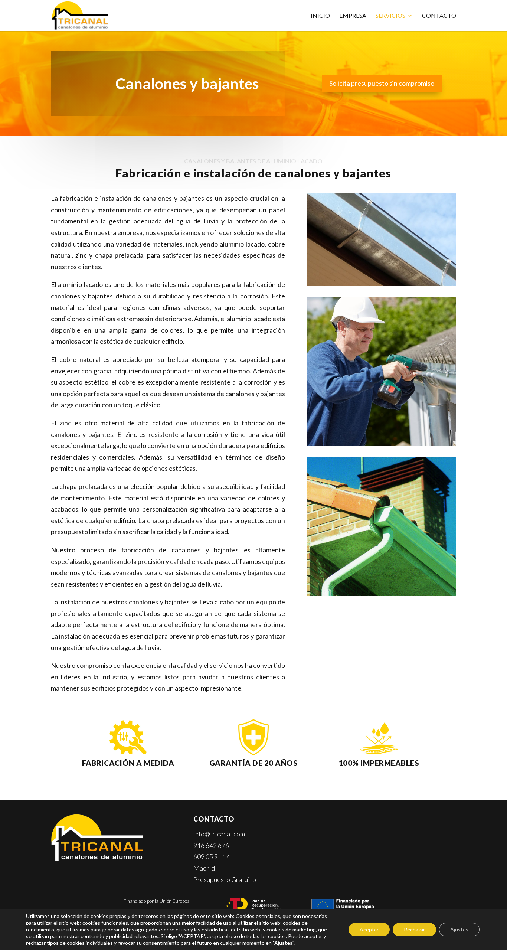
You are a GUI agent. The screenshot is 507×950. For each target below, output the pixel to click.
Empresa (352, 16)
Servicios (390, 16)
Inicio (320, 16)
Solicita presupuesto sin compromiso (381, 83)
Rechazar (414, 929)
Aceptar (369, 929)
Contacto (439, 16)
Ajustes (459, 929)
